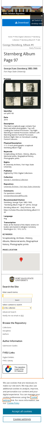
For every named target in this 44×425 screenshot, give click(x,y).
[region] (22, 401)
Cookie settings (22, 419)
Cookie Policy (13, 403)
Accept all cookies (22, 411)
